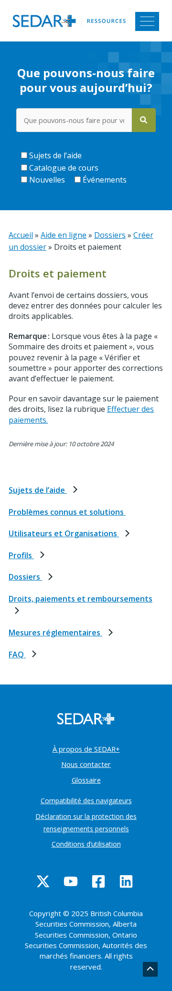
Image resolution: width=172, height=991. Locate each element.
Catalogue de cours (62, 168)
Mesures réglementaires (55, 632)
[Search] (144, 120)
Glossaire (86, 780)
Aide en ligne (63, 235)
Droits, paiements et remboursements (80, 598)
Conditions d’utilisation (86, 843)
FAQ (17, 654)
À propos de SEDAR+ (86, 749)
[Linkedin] (126, 881)
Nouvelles (46, 179)
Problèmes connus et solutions (67, 512)
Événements (104, 179)
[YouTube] (71, 881)
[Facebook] (98, 881)
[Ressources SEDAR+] (71, 20)
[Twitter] (43, 881)
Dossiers (25, 577)
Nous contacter (86, 764)
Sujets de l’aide (54, 155)
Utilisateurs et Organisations (64, 533)
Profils (21, 555)
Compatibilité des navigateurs (86, 800)
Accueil (21, 235)
